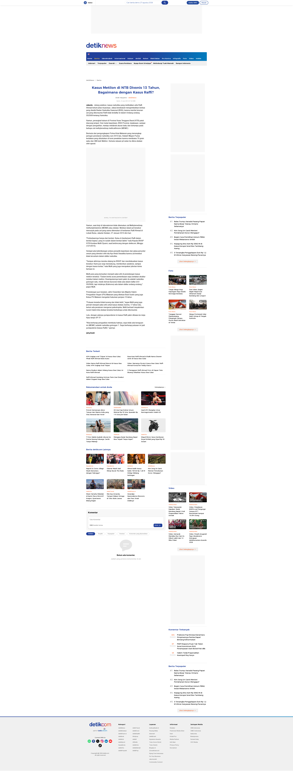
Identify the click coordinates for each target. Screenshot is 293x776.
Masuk (204, 3)
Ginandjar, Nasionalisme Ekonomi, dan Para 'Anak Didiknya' (136, 497)
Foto (185, 58)
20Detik (135, 742)
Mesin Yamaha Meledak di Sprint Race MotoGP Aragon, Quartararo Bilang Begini (95, 497)
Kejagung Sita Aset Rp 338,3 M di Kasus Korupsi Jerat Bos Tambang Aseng (188, 246)
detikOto (121, 748)
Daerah (112, 63)
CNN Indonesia (195, 728)
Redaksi (172, 728)
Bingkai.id (152, 748)
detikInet (121, 736)
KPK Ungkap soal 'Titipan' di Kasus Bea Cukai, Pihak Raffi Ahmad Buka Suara (103, 357)
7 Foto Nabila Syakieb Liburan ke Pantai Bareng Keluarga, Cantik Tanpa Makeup (98, 439)
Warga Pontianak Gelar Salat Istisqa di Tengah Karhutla (197, 316)
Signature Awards (155, 739)
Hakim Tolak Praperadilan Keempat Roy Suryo (188, 654)
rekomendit (153, 759)
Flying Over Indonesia (156, 753)
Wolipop (135, 736)
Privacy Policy (174, 745)
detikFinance (122, 733)
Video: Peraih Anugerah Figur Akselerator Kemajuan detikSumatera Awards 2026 (198, 538)
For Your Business (155, 756)
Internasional (120, 58)
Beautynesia (194, 736)
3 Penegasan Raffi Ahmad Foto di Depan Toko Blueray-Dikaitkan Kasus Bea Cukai (145, 371)
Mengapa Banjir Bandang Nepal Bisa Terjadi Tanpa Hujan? (125, 438)
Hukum (130, 58)
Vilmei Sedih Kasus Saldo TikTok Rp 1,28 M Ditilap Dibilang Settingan (136, 472)
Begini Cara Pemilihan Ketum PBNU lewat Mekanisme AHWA (189, 238)
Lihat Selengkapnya (186, 261)
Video (191, 58)
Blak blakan (155, 58)
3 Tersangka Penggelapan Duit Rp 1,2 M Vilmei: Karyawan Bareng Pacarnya (190, 254)
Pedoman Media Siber (177, 731)
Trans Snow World (155, 742)
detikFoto (136, 745)
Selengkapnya (159, 387)
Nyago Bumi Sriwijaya (142, 63)
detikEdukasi (122, 731)
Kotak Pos (173, 736)
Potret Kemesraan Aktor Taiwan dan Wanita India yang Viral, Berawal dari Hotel (97, 412)
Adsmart (91, 63)
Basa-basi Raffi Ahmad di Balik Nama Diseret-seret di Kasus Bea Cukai (144, 357)
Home (89, 58)
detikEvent (152, 736)
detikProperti (122, 750)
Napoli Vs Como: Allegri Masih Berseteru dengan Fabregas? (95, 471)
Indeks (198, 58)
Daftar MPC (193, 3)
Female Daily (194, 739)
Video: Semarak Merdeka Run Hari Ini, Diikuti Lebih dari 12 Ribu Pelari (176, 537)
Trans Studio (153, 745)
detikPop (135, 750)
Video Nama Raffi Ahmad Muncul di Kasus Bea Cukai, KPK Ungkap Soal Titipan (104, 364)
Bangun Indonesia (183, 63)
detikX (138, 58)
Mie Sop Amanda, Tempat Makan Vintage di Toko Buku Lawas (115, 496)
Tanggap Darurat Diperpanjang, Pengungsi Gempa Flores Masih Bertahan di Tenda (177, 318)
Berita (96, 58)
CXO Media (194, 742)
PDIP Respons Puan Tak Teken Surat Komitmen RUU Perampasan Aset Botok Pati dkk (191, 646)
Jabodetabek (107, 58)
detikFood (136, 731)
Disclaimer (173, 748)
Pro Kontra (166, 58)
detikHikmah (137, 748)
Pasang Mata (153, 731)
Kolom (145, 58)
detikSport (121, 742)
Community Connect (156, 762)
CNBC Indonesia (195, 731)
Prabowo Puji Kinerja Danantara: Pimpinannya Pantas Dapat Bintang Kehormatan (191, 637)
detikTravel (136, 728)
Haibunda (193, 733)
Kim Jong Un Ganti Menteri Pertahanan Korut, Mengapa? (155, 471)
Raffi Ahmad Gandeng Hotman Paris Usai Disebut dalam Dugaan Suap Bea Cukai (105, 378)
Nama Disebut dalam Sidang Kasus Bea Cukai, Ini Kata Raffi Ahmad (104, 371)
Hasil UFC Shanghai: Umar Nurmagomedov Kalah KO (151, 411)
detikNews (90, 80)
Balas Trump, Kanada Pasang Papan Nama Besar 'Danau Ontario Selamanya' (189, 224)
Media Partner (174, 739)
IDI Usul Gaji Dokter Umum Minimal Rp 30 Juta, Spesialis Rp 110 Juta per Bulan (126, 412)
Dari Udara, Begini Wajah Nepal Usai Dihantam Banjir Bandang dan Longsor (197, 293)
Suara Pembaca (125, 63)
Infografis (177, 58)
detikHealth (136, 733)
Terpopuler (102, 63)
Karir (171, 733)
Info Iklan (173, 742)
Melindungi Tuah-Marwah (163, 63)
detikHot (121, 739)
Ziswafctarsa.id (154, 750)
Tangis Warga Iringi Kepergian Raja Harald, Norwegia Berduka (177, 292)
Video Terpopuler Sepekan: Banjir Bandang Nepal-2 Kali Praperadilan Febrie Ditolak (177, 511)
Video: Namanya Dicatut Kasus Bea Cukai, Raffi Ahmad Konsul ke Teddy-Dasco (145, 364)
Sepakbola (121, 745)
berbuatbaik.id (154, 728)
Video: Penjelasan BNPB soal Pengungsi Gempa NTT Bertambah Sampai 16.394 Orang (197, 511)
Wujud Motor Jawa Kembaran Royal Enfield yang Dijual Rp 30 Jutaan (152, 439)
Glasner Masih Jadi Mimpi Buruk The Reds (115, 470)
